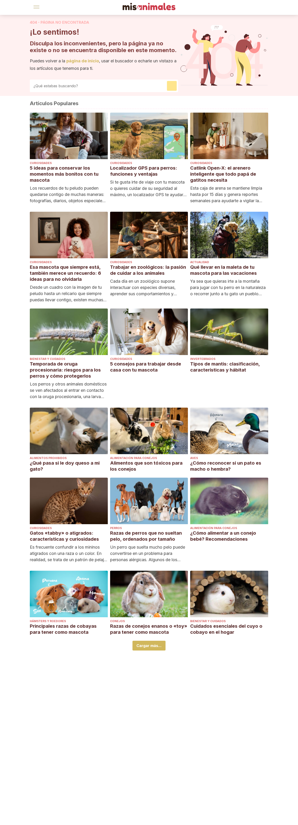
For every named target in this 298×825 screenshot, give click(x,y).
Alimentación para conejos (133, 458)
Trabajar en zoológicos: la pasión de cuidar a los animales (148, 270)
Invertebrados (202, 359)
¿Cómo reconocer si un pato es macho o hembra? (225, 466)
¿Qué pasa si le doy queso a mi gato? (65, 466)
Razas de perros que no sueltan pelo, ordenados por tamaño (146, 536)
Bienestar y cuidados (47, 359)
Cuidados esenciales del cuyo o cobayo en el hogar (226, 629)
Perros (116, 528)
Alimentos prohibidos (48, 458)
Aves (194, 458)
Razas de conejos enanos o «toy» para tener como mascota (148, 629)
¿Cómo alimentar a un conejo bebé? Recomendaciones (223, 536)
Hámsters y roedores (48, 621)
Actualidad (199, 262)
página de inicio (82, 60)
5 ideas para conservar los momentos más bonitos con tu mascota (64, 174)
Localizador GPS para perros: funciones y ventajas (143, 171)
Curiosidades (41, 163)
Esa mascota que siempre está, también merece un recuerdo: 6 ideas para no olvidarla (65, 273)
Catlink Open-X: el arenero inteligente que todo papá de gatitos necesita (223, 174)
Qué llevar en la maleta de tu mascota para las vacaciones (223, 270)
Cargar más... (149, 645)
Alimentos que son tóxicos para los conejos (146, 466)
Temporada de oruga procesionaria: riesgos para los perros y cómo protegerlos (65, 370)
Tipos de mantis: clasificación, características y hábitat (225, 367)
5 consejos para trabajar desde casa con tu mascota (145, 367)
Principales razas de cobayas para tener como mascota (63, 629)
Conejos (117, 621)
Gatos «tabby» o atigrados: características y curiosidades (64, 536)
